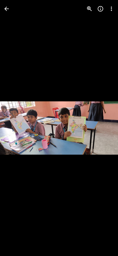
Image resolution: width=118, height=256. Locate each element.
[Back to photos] (6, 8)
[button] (15, 128)
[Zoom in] (89, 8)
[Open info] (100, 8)
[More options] (111, 8)
